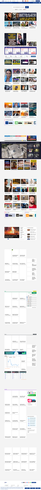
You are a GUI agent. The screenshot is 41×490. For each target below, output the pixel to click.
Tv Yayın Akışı (29, 403)
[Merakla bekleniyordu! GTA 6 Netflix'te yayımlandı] (16, 71)
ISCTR (20, 378)
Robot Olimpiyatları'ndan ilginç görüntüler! (34, 265)
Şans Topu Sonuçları (32, 423)
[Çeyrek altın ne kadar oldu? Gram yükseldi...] (16, 181)
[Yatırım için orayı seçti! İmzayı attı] (15, 409)
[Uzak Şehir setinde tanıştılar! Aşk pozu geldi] (8, 75)
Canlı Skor (35, 291)
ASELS (20, 376)
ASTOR (20, 375)
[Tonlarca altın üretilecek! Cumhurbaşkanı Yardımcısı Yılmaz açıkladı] (22, 345)
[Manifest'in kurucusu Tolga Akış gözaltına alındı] (7, 396)
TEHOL (13, 374)
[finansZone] (32, 138)
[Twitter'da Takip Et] (29, 393)
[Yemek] (25, 1)
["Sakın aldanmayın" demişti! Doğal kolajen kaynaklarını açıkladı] (7, 276)
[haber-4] (27, 164)
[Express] (26, 1)
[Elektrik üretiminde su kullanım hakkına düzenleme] (7, 268)
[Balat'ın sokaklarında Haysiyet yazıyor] (33, 466)
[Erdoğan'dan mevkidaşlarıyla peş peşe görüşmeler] (24, 189)
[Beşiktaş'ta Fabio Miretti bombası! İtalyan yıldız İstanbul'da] (24, 71)
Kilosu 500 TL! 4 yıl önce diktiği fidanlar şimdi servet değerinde (32, 454)
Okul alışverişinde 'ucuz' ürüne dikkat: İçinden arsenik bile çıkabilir (34, 346)
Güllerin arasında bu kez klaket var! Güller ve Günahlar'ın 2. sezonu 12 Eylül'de (16, 454)
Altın (19, 355)
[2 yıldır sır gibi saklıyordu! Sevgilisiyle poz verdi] (16, 113)
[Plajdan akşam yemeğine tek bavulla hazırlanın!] (33, 181)
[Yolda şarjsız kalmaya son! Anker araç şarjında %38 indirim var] (15, 260)
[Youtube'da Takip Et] (33, 393)
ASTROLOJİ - (25, 61)
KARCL (5, 376)
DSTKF (13, 375)
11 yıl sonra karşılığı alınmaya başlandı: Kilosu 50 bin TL (34, 350)
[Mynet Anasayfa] (3, 1)
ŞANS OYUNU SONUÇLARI (31, 416)
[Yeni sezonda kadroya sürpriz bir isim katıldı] (8, 185)
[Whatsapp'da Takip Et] (35, 393)
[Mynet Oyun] (16, 62)
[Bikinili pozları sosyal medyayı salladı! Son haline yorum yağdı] (15, 433)
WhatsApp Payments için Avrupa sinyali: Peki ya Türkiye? (24, 454)
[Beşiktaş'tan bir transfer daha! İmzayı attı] (22, 315)
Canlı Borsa (35, 334)
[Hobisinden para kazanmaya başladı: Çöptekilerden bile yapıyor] (24, 466)
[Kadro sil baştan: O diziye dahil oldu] (33, 201)
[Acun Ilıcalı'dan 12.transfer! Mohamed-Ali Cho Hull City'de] (7, 311)
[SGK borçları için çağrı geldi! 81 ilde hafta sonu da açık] (22, 251)
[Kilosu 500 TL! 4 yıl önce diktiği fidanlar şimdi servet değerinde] (33, 450)
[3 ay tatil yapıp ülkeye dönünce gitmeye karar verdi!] (15, 392)
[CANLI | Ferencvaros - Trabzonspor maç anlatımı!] (7, 298)
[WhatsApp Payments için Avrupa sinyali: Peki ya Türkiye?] (24, 450)
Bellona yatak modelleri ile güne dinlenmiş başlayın (8, 462)
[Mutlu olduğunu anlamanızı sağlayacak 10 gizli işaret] (16, 79)
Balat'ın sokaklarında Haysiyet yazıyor (32, 470)
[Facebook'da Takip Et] (28, 393)
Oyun (30, 485)
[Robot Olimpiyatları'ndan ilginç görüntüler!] (29, 265)
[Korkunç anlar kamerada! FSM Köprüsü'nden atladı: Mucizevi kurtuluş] (15, 39)
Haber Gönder (34, 482)
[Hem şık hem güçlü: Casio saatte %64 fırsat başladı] (16, 189)
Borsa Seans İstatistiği (26, 485)
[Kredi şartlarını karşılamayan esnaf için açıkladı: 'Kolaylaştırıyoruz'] (23, 357)
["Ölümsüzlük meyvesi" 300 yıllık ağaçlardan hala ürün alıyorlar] (29, 278)
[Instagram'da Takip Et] (31, 393)
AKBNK (20, 377)
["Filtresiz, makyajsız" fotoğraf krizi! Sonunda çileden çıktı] (15, 400)
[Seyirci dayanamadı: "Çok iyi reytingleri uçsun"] (22, 272)
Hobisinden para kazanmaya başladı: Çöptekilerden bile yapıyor (24, 470)
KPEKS (5, 378)
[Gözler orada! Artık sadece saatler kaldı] (7, 341)
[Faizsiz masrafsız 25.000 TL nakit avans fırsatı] (33, 79)
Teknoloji (18, 485)
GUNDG (13, 377)
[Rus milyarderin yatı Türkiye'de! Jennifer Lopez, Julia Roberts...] (24, 105)
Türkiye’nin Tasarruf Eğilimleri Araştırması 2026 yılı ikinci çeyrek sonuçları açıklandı (16, 462)
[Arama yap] (30, 1)
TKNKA (5, 375)
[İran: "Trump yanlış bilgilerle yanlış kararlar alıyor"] (33, 71)
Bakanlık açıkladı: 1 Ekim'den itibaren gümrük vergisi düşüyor (34, 364)
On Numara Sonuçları (32, 425)
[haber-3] (20, 164)
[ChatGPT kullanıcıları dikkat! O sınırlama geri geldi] (29, 274)
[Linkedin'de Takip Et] (32, 393)
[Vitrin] (24, 1)
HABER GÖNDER (35, 2)
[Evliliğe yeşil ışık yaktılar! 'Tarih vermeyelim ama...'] (7, 429)
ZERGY (13, 378)
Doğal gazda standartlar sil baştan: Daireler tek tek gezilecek (34, 359)
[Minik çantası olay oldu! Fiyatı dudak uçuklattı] (15, 425)
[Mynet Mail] (39, 2)
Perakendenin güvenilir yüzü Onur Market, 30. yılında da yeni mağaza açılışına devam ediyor (24, 462)
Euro (16, 355)
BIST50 (8, 355)
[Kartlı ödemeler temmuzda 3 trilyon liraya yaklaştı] (16, 466)
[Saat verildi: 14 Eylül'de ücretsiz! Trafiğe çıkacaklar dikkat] (8, 113)
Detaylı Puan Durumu (34, 307)
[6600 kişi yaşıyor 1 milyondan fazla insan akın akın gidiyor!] (33, 109)
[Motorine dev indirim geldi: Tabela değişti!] (16, 197)
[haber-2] (14, 164)
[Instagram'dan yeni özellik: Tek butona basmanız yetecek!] (29, 269)
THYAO (20, 374)
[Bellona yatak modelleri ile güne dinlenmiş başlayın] (8, 458)
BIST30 (11, 355)
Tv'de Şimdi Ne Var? (30, 404)
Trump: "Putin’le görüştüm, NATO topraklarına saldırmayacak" (9, 2)
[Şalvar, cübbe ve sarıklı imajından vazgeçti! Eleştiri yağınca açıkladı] (22, 392)
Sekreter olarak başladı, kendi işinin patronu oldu (34, 355)
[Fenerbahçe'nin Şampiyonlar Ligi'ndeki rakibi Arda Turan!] (22, 294)
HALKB (5, 377)
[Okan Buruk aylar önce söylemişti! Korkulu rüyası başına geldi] (15, 294)
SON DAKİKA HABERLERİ (3, 2)
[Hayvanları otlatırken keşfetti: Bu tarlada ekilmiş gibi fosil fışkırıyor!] (24, 197)
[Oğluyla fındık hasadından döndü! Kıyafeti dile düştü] (7, 256)
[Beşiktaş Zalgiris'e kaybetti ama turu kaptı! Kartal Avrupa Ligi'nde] (22, 302)
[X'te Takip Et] (23, 482)
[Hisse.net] (8, 62)
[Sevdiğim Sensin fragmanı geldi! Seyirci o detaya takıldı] (8, 197)
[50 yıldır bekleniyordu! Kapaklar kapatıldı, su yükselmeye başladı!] (29, 260)
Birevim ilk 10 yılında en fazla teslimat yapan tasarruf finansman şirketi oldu (8, 454)
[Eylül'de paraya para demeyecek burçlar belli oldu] (8, 105)
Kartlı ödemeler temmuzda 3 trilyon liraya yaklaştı (16, 470)
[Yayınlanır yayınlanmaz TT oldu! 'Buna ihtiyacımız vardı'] (22, 413)
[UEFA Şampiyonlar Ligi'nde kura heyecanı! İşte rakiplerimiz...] (20, 16)
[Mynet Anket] (27, 1)
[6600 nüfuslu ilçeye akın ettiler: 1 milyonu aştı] (23, 365)
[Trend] (22, 1)
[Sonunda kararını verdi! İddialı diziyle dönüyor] (22, 433)
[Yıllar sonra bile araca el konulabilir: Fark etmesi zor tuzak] (22, 337)
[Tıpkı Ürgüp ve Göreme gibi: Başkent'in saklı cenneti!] (24, 79)
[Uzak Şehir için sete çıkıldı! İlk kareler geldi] (7, 417)
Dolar (13, 355)
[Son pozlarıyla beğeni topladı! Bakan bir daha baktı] (15, 417)
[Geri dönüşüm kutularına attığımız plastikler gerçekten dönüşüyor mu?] (15, 251)
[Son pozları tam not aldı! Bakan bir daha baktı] (7, 409)
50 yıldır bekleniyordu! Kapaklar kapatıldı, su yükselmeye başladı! (33, 261)
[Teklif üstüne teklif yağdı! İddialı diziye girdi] (22, 400)
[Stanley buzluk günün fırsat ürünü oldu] (16, 205)
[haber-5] (34, 164)
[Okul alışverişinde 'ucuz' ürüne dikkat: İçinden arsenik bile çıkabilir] (29, 346)
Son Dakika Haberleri (13, 485)
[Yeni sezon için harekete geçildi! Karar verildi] (16, 105)
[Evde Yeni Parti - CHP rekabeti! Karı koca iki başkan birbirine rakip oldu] (24, 205)
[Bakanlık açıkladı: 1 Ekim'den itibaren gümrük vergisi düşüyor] (15, 268)
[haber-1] (7, 164)
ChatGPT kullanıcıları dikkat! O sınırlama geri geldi (33, 274)
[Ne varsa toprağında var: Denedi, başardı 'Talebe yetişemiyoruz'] (33, 458)
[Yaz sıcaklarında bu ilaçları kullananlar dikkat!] (24, 113)
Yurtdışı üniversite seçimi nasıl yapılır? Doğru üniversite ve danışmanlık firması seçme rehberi (8, 470)
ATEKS (13, 376)
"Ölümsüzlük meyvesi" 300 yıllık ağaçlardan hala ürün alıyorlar (34, 278)
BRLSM (5, 374)
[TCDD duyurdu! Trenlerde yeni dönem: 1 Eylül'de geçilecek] (15, 337)
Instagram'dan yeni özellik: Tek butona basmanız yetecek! (34, 269)
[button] (21, 1)
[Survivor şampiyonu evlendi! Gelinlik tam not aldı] (22, 425)
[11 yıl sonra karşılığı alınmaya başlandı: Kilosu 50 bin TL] (29, 351)
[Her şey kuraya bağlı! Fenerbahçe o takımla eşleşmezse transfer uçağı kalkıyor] (7, 319)
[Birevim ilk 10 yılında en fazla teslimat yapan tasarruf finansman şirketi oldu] (8, 450)
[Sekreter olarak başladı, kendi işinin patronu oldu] (29, 355)
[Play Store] (6, 485)
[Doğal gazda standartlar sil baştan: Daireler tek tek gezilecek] (29, 360)
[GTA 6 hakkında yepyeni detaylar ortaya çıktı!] (15, 276)
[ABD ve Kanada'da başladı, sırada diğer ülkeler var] (8, 205)
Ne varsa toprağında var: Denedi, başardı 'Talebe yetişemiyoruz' (32, 462)
